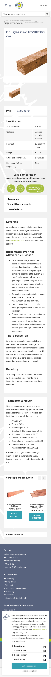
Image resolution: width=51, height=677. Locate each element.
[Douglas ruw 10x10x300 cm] (25, 61)
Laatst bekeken (15, 209)
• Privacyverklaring (12, 561)
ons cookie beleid (40, 630)
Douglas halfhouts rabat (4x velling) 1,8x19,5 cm (37, 506)
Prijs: (9, 111)
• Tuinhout (8, 585)
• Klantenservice (11, 557)
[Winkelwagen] (10, 5)
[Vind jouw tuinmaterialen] (47, 14)
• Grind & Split (10, 582)
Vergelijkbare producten (19, 204)
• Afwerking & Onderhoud (15, 598)
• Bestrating (9, 578)
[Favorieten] (6, 5)
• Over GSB (9, 564)
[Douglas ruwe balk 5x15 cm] (14, 493)
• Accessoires (10, 595)
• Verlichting (9, 591)
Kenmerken (13, 199)
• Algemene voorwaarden (15, 554)
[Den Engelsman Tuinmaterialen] (19, 5)
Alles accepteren (29, 666)
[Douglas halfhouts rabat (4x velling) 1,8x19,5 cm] (36, 493)
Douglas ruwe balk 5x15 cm (14, 505)
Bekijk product (14, 515)
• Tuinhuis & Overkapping (15, 588)
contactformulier (16, 240)
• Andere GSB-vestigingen (15, 567)
